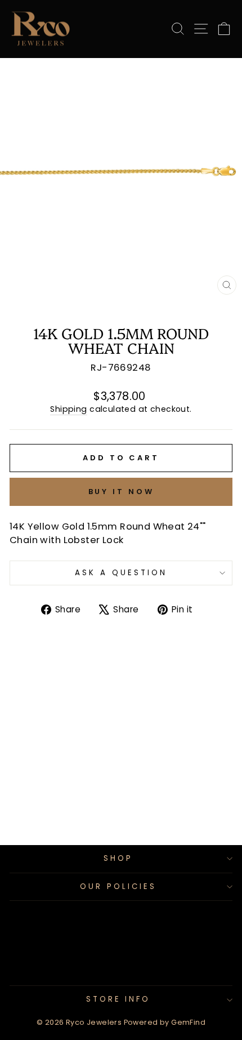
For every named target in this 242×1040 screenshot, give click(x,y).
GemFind (188, 1022)
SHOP (118, 858)
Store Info (118, 999)
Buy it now (121, 491)
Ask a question (121, 572)
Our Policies (118, 886)
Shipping (68, 409)
